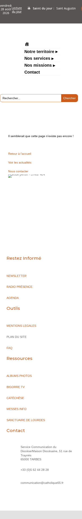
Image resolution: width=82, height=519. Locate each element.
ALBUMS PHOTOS (19, 376)
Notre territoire (39, 52)
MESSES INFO (16, 409)
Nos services (37, 59)
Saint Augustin (66, 8)
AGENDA (13, 298)
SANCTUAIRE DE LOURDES (26, 420)
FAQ (9, 348)
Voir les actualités (19, 162)
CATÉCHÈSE (15, 398)
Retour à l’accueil (19, 153)
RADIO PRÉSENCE (19, 286)
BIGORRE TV (16, 387)
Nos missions (38, 65)
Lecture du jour (17, 10)
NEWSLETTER (16, 276)
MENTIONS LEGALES (21, 325)
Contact (32, 72)
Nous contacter (18, 171)
